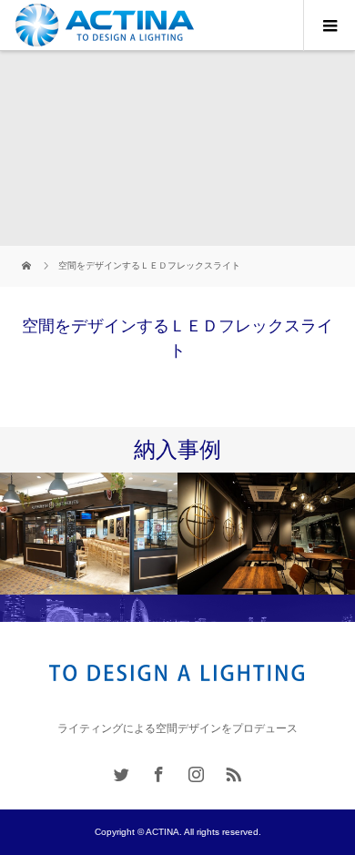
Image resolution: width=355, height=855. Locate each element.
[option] (89, 534)
